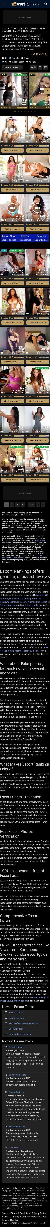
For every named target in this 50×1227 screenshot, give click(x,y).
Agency (32, 62)
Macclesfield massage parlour (23, 1023)
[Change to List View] (45, 67)
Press (15, 1216)
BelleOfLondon (16, 1028)
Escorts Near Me (10, 1220)
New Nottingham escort (20, 1034)
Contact (5, 1213)
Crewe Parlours (16, 1018)
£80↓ (33, 67)
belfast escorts (17, 558)
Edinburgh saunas (17, 1074)
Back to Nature (16, 1012)
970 (31, 504)
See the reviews (11, 150)
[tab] (15, 111)
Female (15, 58)
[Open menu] (4, 4)
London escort (20, 1000)
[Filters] (40, 67)
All (6, 58)
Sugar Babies (39, 53)
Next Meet (14, 1147)
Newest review (11, 67)
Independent (18, 62)
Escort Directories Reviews (33, 1216)
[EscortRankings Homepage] (25, 4)
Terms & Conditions (20, 1213)
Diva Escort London (29, 605)
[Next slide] (47, 91)
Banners (6, 1216)
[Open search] (46, 4)
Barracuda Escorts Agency (22, 602)
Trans (26, 58)
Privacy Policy (39, 1213)
